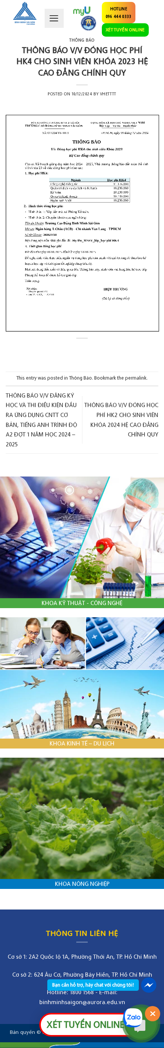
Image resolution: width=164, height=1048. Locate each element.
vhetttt (108, 94)
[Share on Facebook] (75, 351)
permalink (135, 378)
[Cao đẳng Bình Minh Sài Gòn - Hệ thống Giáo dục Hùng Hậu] (25, 13)
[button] (54, 18)
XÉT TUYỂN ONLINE (125, 29)
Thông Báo (82, 40)
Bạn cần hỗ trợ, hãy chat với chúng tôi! (93, 985)
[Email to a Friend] (89, 351)
